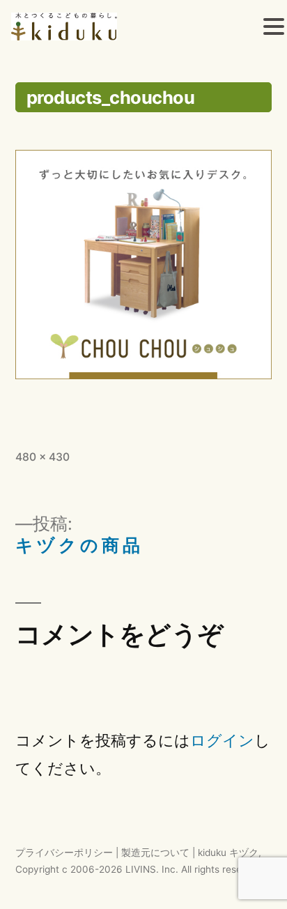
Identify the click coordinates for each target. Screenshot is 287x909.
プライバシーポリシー (64, 852)
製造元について (155, 852)
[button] (273, 29)
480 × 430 (42, 457)
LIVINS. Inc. (151, 869)
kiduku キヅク (228, 852)
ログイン (222, 740)
